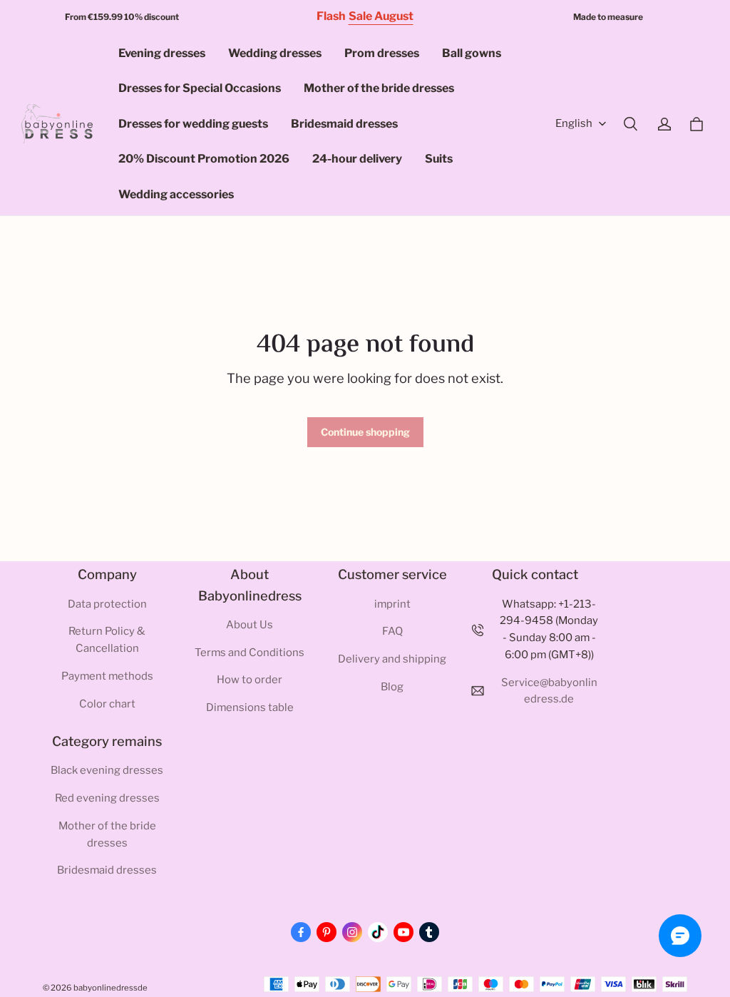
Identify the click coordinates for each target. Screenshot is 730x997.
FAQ (392, 631)
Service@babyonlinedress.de (549, 691)
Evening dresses (161, 53)
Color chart (107, 703)
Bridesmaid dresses (344, 124)
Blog (392, 686)
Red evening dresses (107, 798)
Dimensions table (250, 707)
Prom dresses (381, 53)
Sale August (381, 16)
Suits (439, 158)
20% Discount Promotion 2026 (203, 158)
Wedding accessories (176, 194)
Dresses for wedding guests (193, 124)
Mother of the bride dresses (379, 88)
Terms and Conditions (249, 652)
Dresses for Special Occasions (199, 88)
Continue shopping (365, 432)
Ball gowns (471, 53)
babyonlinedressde (110, 988)
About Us (249, 624)
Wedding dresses (275, 53)
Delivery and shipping (392, 659)
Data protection (107, 604)
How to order (249, 679)
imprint (392, 604)
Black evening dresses (107, 770)
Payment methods (107, 676)
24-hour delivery (357, 158)
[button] (630, 124)
